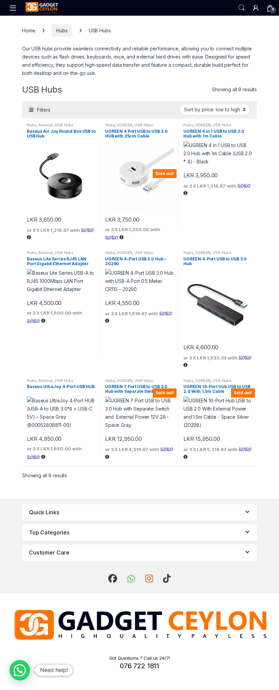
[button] (20, 670)
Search (241, 8)
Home (28, 30)
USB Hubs (64, 125)
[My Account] (256, 8)
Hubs (61, 30)
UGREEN (124, 125)
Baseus (45, 125)
